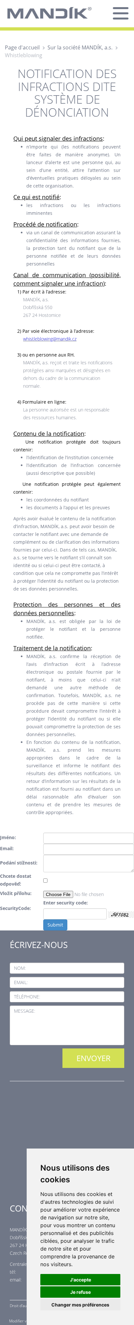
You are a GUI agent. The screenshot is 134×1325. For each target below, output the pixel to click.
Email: (7, 848)
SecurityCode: (15, 908)
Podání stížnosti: (18, 863)
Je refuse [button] (80, 1292)
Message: (24, 1011)
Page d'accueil (22, 47)
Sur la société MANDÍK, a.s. (80, 47)
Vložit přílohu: (16, 893)
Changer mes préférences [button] (80, 1304)
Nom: (20, 968)
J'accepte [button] (80, 1279)
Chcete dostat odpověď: (15, 880)
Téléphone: (27, 997)
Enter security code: (65, 903)
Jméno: (8, 837)
